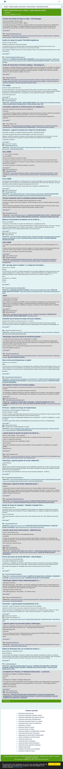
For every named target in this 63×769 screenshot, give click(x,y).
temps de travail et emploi (16, 357)
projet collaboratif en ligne (29, 457)
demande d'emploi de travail (26, 751)
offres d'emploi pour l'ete (35, 104)
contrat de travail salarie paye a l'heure (38, 215)
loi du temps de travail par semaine (20, 173)
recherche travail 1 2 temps (26, 729)
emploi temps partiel (16, 102)
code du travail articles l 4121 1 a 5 (18, 215)
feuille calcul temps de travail (16, 149)
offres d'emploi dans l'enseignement (14, 104)
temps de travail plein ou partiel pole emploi (31, 291)
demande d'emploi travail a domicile (14, 667)
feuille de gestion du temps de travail (19, 35)
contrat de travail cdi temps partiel (28, 552)
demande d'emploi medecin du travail (32, 238)
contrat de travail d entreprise (26, 741)
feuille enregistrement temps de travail (17, 525)
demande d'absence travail (26, 727)
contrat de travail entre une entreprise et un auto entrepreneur (23, 379)
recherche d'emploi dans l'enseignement (24, 694)
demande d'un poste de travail (36, 667)
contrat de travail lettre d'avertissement (11, 260)
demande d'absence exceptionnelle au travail (31, 731)
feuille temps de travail (48, 35)
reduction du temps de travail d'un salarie (26, 82)
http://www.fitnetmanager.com (13, 33)
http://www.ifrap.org (11, 77)
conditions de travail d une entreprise (14, 380)
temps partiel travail (29, 102)
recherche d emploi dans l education (22, 402)
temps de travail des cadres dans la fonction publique (32, 81)
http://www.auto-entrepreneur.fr (13, 377)
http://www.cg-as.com (11, 213)
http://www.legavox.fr (10, 664)
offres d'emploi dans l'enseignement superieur (49, 102)
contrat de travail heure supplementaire (24, 127)
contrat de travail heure (25, 739)
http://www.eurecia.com (11, 145)
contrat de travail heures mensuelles (28, 733)
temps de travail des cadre (24, 430)
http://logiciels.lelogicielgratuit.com (14, 477)
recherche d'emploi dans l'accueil (24, 696)
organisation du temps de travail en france (21, 314)
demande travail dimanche (26, 713)
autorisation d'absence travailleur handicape (31, 260)
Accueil (6, 756)
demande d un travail (24, 725)
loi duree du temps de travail (38, 500)
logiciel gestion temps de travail (35, 35)
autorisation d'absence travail (45, 502)
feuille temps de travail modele (47, 332)
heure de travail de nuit (38, 125)
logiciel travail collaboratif (16, 601)
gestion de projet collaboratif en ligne (20, 37)
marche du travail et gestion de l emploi (38, 60)
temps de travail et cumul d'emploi (35, 193)
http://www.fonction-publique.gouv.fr (15, 400)
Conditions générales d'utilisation (29, 756)
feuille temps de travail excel (16, 332)
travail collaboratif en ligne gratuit (53, 479)
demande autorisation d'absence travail (24, 502)
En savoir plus (18, 767)
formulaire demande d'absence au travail (18, 195)
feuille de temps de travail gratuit (19, 333)
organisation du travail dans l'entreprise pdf (30, 735)
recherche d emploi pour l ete (12, 403)
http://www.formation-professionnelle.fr (15, 288)
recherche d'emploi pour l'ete (49, 216)
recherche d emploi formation (19, 290)
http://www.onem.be (10, 100)
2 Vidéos (12, 14)
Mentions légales (14, 756)
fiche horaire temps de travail (16, 577)
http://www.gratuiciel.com (12, 353)
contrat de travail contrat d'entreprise (38, 525)
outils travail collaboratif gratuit (35, 481)
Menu (59, 1)
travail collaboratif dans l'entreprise (27, 216)
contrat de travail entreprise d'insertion (29, 174)
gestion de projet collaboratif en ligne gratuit (20, 456)
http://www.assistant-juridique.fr (13, 574)
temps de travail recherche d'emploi (34, 403)
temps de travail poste (39, 314)
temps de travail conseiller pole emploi (40, 289)
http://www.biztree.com (11, 523)
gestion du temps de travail (49, 147)
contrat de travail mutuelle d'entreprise (37, 380)
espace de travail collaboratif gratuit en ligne (20, 479)
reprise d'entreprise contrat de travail (29, 737)
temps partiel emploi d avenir (17, 193)
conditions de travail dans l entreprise (22, 59)
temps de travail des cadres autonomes (20, 428)
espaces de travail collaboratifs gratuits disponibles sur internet (15, 481)
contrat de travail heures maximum (45, 127)
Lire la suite (6, 30)
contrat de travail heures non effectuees (21, 125)
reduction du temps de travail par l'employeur (41, 173)
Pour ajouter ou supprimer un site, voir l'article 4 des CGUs (31, 759)
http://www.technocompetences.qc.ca (15, 57)
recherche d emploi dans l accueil (47, 696)
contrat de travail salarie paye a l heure (45, 551)
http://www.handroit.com (12, 692)
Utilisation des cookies (46, 756)
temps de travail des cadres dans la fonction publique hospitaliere (25, 79)
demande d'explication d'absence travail (40, 195)
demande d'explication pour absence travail (43, 236)
